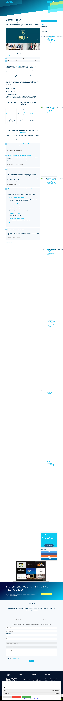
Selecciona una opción (10, 647)
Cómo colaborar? (49, 545)
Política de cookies (26, 698)
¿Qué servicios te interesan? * (10, 640)
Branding (43, 24)
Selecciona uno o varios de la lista (12, 643)
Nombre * (7, 626)
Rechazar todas (16, 696)
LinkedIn (49, 558)
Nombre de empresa (44, 26)
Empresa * (7, 629)
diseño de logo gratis (24, 181)
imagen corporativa (17, 66)
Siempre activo (56, 690)
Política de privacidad (16, 658)
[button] (8, 39)
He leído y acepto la (12, 658)
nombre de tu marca (13, 96)
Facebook (49, 553)
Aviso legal (37, 698)
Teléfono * (7, 637)
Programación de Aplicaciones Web (25, 679)
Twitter (49, 551)
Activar (57, 693)
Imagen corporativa (44, 29)
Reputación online (44, 31)
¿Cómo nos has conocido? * (10, 644)
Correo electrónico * (9, 633)
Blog (47, 676)
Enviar (31, 660)
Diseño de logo (43, 28)
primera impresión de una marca (12, 25)
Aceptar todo (26, 696)
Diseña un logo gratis (9, 242)
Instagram (49, 556)
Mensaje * (7, 648)
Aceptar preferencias (7, 696)
